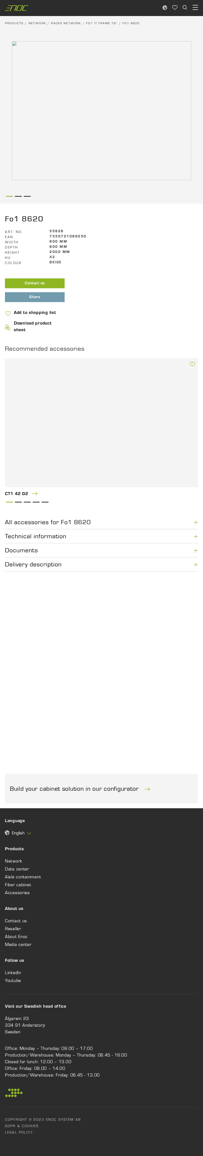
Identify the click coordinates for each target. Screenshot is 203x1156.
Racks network (66, 23)
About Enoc (16, 936)
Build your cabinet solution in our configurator (75, 788)
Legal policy (19, 1132)
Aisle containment (23, 876)
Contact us (35, 284)
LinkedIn (13, 972)
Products (14, 23)
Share (34, 297)
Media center (18, 944)
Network (37, 23)
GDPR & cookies (22, 1126)
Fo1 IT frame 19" (102, 23)
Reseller (13, 928)
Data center (17, 869)
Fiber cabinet (18, 884)
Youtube (13, 980)
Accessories (17, 892)
